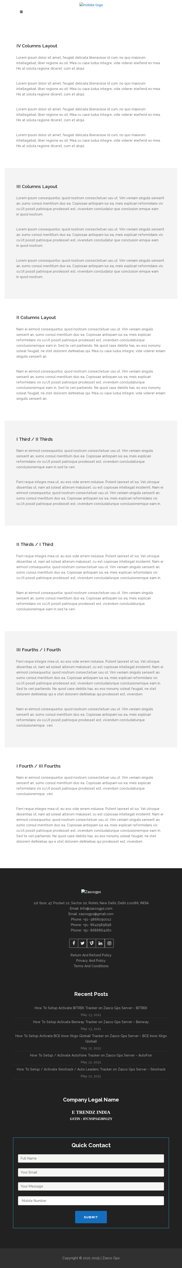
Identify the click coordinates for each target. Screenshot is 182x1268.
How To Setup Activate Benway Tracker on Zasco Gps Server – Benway (91, 1022)
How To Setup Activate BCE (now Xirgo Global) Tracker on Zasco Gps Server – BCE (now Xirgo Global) (91, 1038)
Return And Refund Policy (91, 955)
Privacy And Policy (91, 960)
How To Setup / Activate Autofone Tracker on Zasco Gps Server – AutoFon (91, 1055)
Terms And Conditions (91, 966)
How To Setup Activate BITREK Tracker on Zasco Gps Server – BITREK (91, 1008)
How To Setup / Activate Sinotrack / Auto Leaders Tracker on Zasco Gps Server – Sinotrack (91, 1069)
